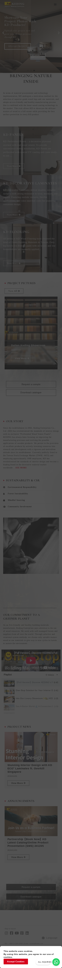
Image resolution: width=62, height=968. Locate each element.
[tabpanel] (31, 660)
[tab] (31, 682)
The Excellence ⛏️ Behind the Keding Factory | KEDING (34, 714)
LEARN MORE (15, 51)
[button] (55, 4)
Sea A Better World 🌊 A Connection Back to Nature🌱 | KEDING (34, 706)
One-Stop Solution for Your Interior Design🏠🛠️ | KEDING (34, 690)
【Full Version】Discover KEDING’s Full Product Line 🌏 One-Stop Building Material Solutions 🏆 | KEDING (34, 682)
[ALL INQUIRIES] (56, 962)
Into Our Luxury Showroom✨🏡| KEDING (34, 698)
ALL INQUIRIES (45, 962)
